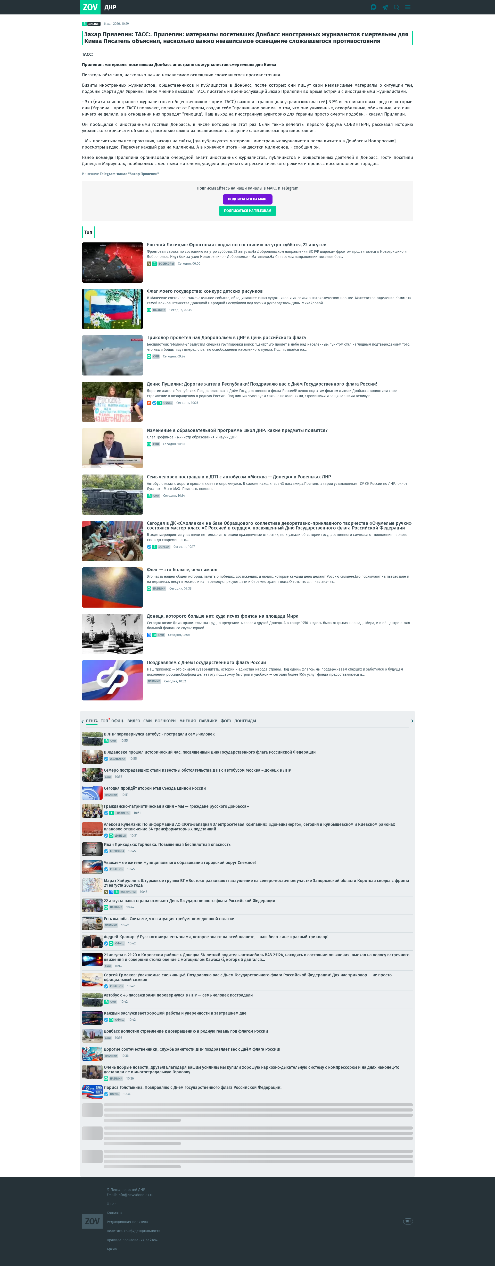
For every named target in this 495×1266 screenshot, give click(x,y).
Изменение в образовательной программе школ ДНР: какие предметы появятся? (237, 430)
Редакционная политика (127, 1222)
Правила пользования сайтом (132, 1240)
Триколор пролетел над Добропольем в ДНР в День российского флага (226, 337)
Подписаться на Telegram (247, 211)
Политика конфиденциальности (133, 1231)
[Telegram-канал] (385, 7)
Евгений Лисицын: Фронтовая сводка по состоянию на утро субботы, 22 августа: (236, 245)
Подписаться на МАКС (247, 199)
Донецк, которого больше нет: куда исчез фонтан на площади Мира (223, 616)
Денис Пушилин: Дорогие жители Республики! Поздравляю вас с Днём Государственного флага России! (262, 384)
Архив (112, 1249)
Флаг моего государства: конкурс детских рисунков (205, 291)
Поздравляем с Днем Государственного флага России (206, 662)
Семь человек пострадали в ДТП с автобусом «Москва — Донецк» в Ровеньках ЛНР (239, 477)
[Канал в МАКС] (374, 7)
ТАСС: (87, 54)
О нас (111, 1204)
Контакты (114, 1213)
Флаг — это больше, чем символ (182, 570)
